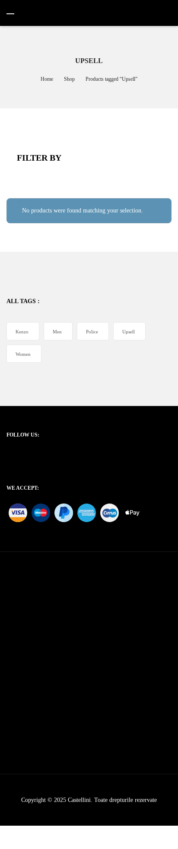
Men (57, 331)
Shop (69, 79)
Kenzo (22, 331)
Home (47, 79)
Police (92, 331)
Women (23, 354)
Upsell (128, 331)
